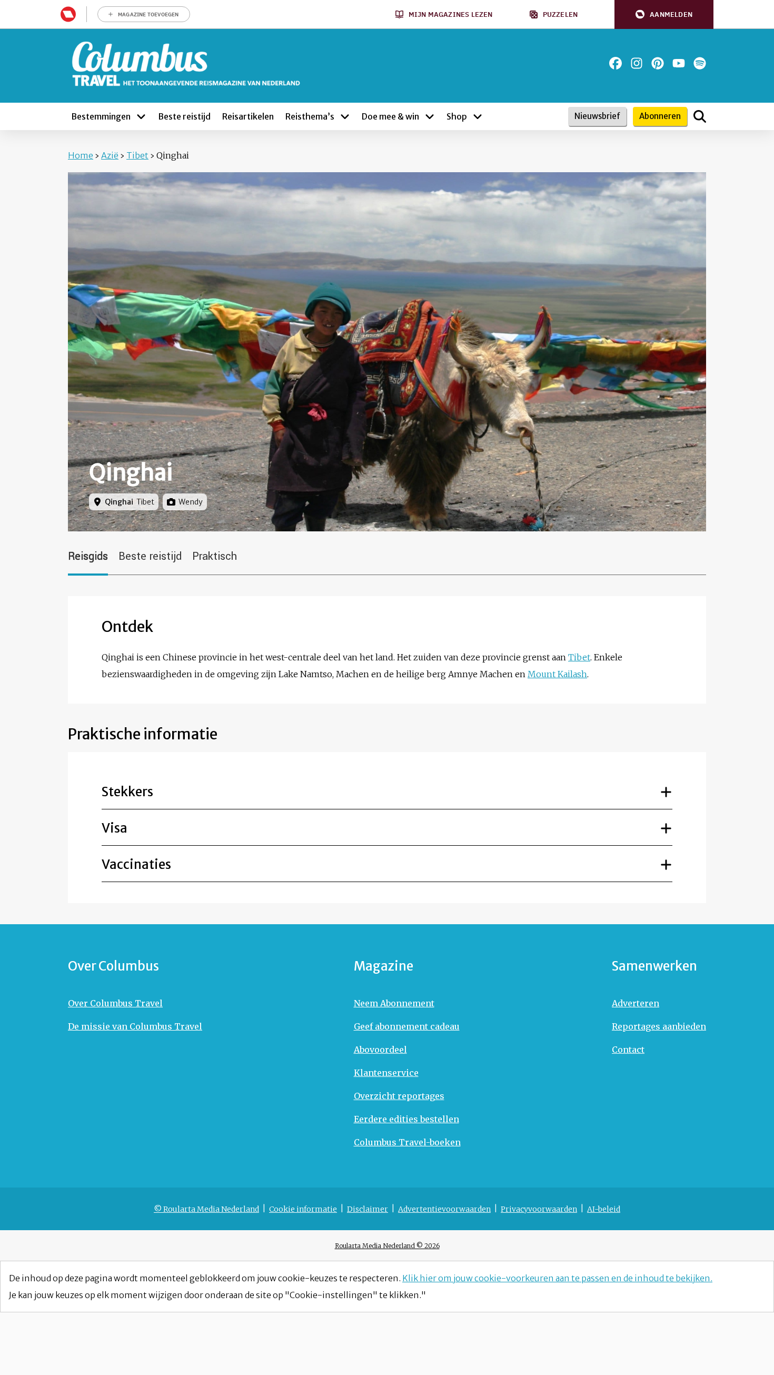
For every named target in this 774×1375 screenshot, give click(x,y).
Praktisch (214, 556)
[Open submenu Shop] (477, 116)
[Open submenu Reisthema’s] (345, 116)
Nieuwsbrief (597, 116)
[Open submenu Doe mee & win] (429, 116)
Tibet (137, 155)
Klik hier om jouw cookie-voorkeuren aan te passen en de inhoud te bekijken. (557, 1278)
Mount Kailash (557, 674)
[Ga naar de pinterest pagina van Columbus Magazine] (657, 63)
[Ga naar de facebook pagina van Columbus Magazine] (615, 63)
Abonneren (660, 116)
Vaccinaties (136, 864)
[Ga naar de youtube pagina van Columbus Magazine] (678, 63)
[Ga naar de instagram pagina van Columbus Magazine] (636, 63)
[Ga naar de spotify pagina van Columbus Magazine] (699, 63)
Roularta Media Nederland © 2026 (387, 1246)
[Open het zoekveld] (699, 116)
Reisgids (88, 556)
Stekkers (127, 792)
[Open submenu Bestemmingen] (141, 116)
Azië (109, 155)
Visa (114, 828)
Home (80, 155)
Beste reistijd (150, 556)
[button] (663, 14)
